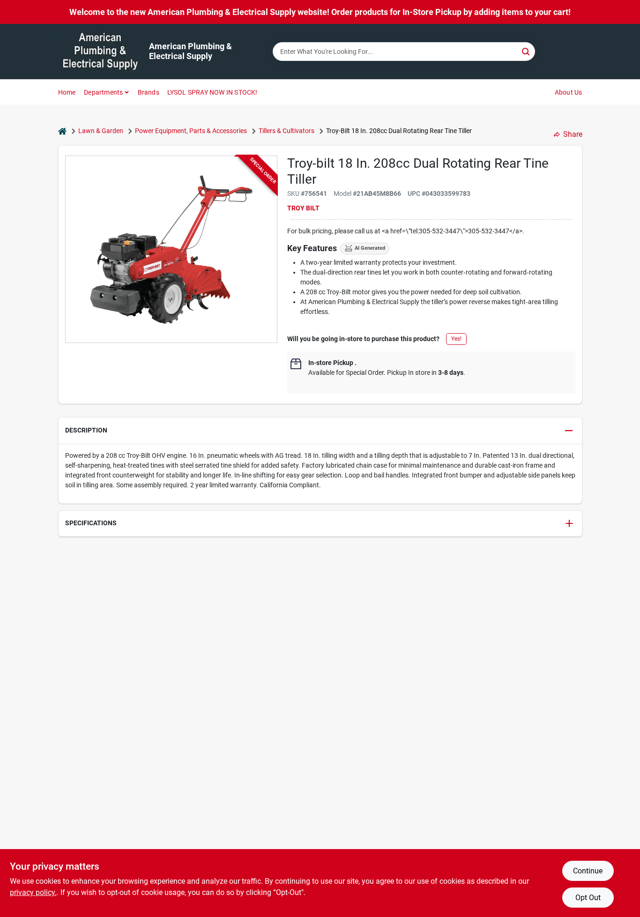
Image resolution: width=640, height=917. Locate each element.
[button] (320, 430)
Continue (588, 870)
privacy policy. (33, 892)
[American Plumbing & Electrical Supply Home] (100, 51)
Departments (103, 92)
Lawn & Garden (100, 130)
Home (67, 92)
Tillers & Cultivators (286, 130)
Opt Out (588, 897)
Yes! (456, 338)
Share (572, 134)
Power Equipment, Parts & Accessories (191, 130)
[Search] (526, 51)
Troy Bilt (303, 208)
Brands (148, 92)
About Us (568, 92)
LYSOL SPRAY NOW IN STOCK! (212, 92)
